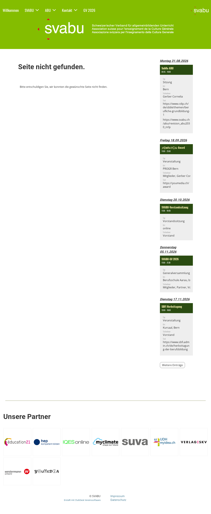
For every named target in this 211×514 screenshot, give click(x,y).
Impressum (117, 496)
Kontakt (67, 10)
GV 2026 (89, 10)
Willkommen (11, 10)
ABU (48, 10)
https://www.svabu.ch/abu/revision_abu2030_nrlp (176, 123)
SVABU (29, 10)
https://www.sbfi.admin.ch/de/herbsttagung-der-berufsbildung (176, 345)
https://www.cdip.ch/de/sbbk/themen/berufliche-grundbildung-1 (176, 109)
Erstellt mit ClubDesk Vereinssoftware (82, 500)
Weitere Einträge (172, 365)
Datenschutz (118, 500)
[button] (176, 99)
